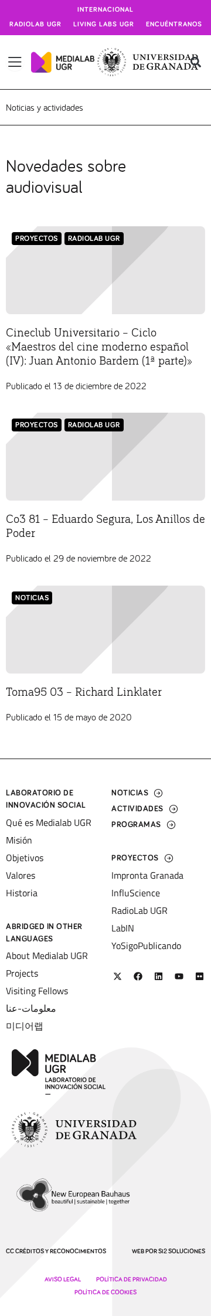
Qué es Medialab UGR (48, 822)
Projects (22, 973)
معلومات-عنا (31, 1008)
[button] (195, 62)
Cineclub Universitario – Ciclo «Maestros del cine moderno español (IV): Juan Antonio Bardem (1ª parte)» (99, 347)
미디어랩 (24, 1026)
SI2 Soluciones (181, 1251)
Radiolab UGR (35, 24)
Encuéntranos (174, 24)
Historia (22, 893)
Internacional (105, 9)
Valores (20, 875)
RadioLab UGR (94, 239)
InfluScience (135, 893)
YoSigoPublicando (146, 945)
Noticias (32, 598)
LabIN (122, 928)
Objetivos (24, 857)
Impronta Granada (147, 875)
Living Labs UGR (103, 24)
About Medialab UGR (47, 955)
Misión (19, 840)
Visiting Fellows (37, 991)
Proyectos (36, 239)
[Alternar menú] (15, 62)
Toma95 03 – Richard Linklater (84, 692)
